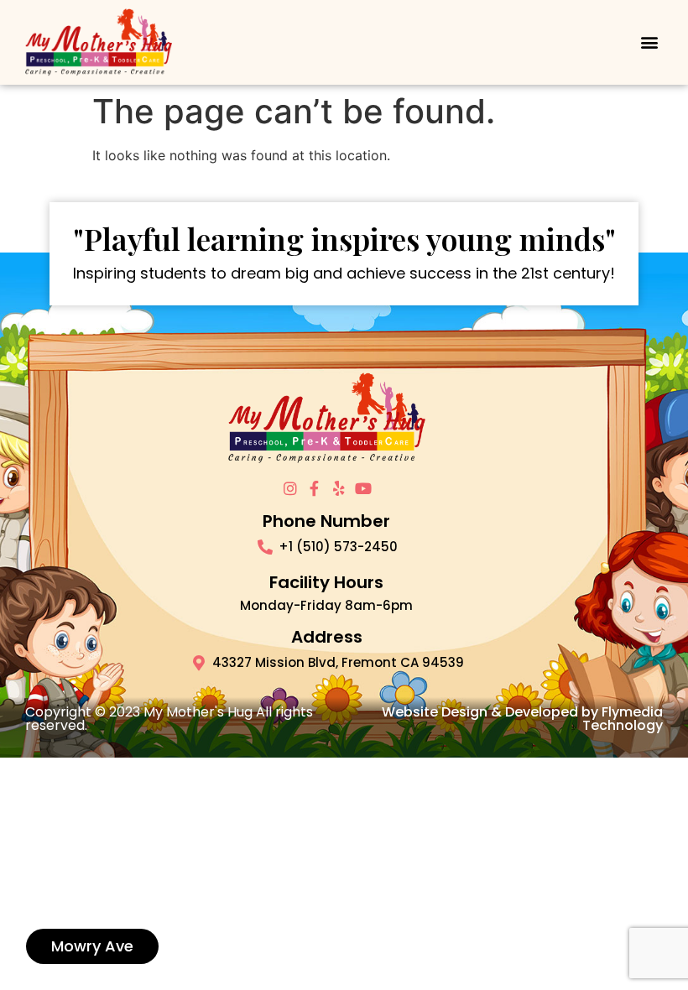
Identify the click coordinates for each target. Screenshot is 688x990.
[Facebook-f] (314, 488)
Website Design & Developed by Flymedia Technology (522, 718)
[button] (649, 42)
